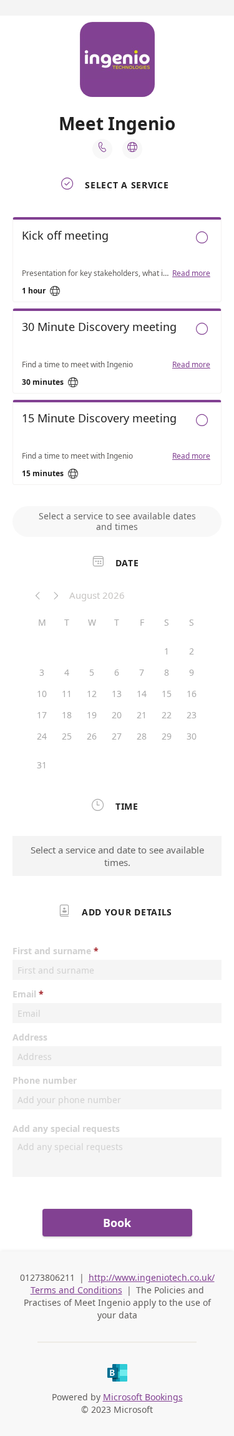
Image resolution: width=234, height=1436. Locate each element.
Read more (191, 273)
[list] (117, 354)
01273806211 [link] (47, 1277)
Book (117, 1222)
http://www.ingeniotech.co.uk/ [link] (152, 1277)
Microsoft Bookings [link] (143, 1397)
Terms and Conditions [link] (76, 1290)
